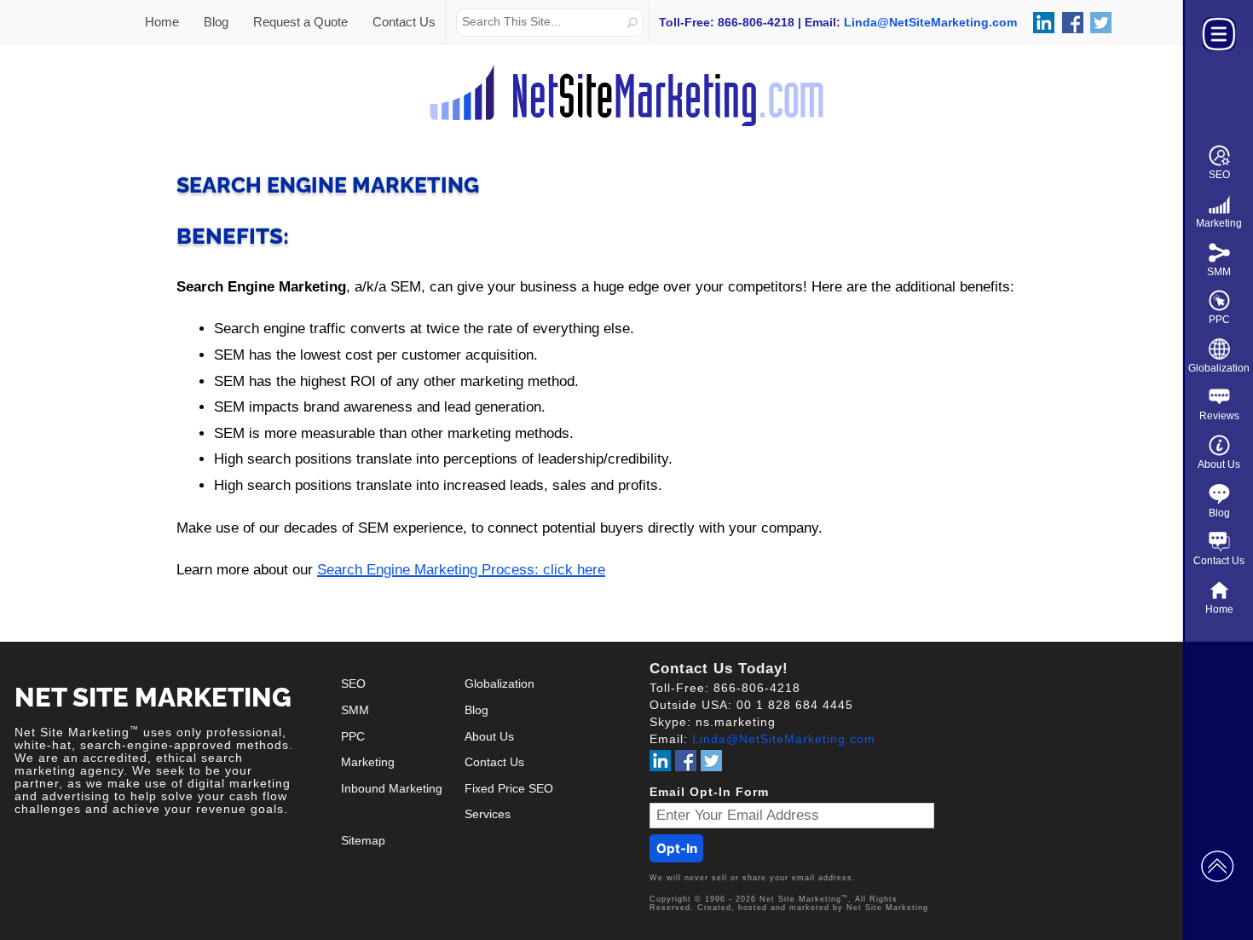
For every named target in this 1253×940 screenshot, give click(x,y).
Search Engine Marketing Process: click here (461, 570)
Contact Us (1218, 561)
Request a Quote (300, 21)
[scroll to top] (1217, 864)
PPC (1219, 320)
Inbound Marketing (391, 788)
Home (1219, 609)
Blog (1219, 513)
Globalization (1219, 368)
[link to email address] (930, 22)
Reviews (1219, 416)
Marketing (1219, 223)
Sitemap (363, 840)
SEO (1219, 175)
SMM (1219, 272)
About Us (1219, 464)
